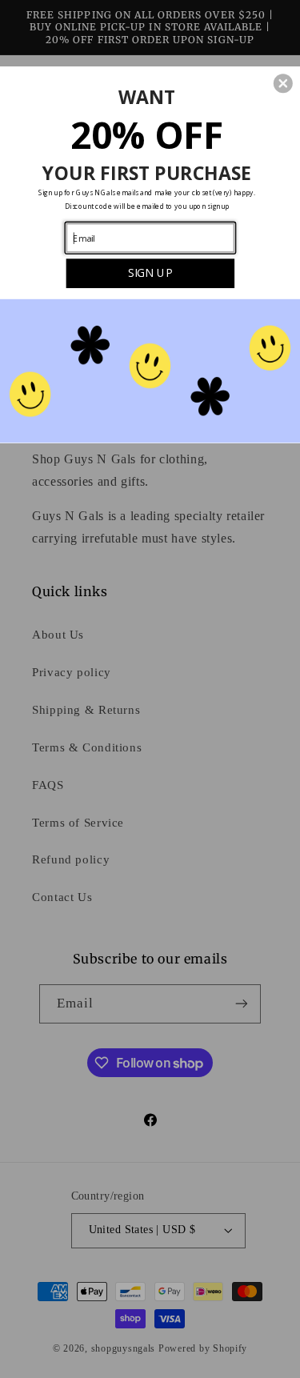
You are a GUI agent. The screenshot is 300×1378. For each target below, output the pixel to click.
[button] (283, 83)
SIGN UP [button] (150, 272)
